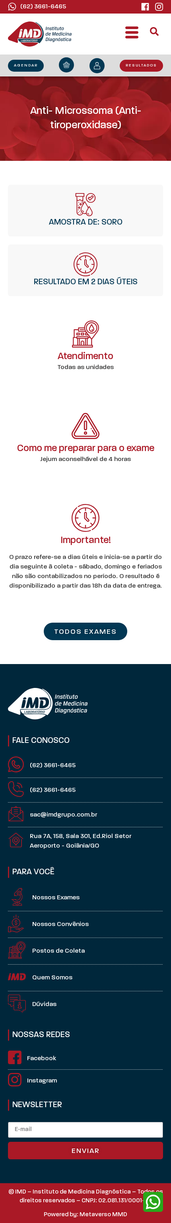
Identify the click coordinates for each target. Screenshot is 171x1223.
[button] (132, 34)
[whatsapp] (153, 1202)
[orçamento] (66, 64)
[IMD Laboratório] (145, 7)
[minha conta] (97, 65)
